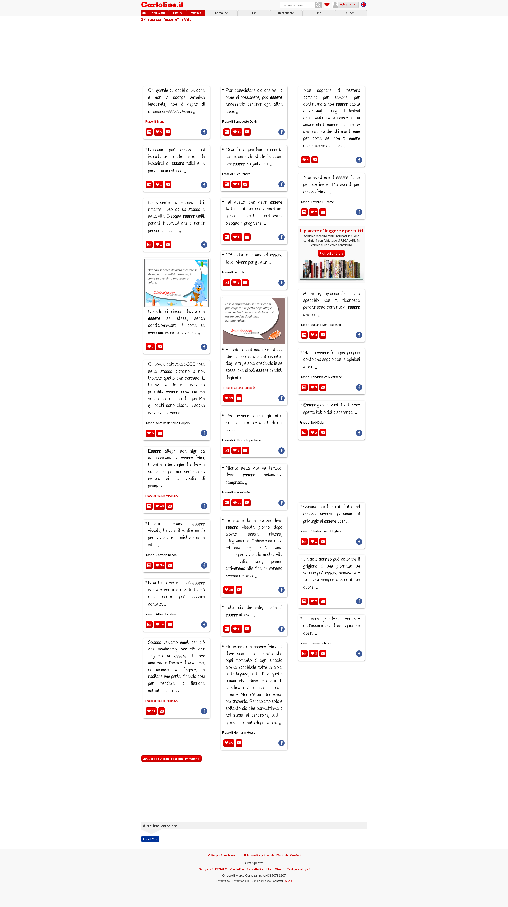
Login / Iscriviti (348, 4)
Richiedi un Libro (331, 253)
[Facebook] (204, 132)
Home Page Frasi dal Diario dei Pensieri (273, 855)
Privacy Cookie (240, 880)
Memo (177, 12)
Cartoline (221, 13)
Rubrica (195, 12)
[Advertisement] (254, 51)
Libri (319, 13)
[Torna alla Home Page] (163, 5)
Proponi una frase (223, 855)
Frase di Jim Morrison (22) (162, 496)
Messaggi (158, 12)
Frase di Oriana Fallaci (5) (240, 387)
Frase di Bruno (155, 121)
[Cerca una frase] (318, 5)
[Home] (144, 13)
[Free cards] (363, 4)
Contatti (278, 880)
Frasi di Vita (150, 839)
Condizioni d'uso (261, 880)
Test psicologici (298, 869)
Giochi (350, 13)
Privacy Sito (223, 880)
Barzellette (286, 13)
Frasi (253, 13)
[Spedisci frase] (168, 132)
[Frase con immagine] (149, 132)
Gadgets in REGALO (213, 869)
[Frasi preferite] (327, 5)
